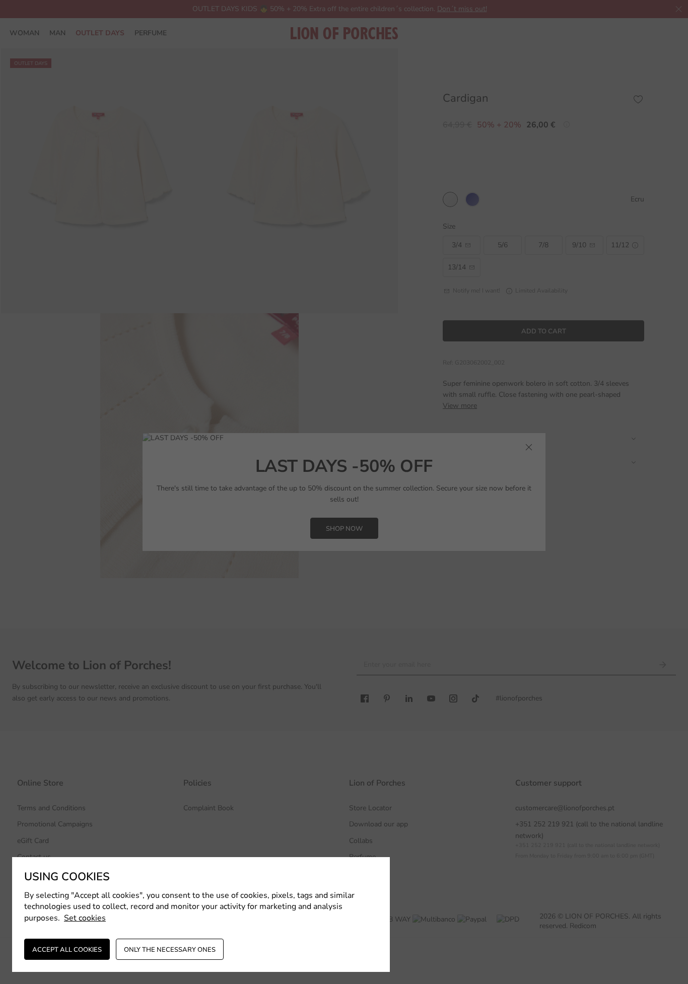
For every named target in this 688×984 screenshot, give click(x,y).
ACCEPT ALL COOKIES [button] (67, 949)
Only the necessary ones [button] (170, 949)
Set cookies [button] (85, 918)
